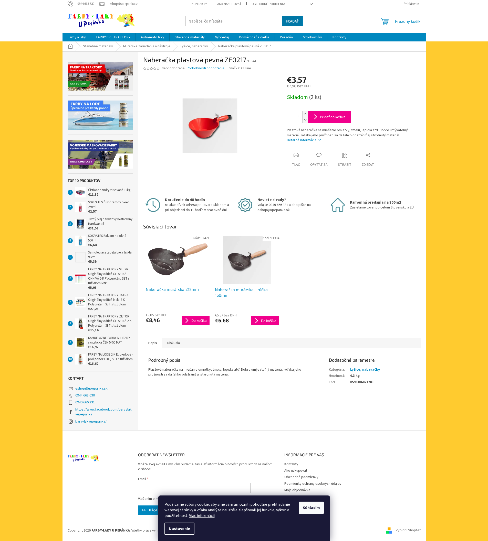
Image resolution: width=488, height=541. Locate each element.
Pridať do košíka (333, 117)
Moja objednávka (297, 490)
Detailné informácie (302, 140)
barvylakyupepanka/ (91, 421)
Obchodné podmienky (269, 4)
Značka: (239, 68)
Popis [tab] (152, 343)
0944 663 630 (85, 395)
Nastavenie (179, 529)
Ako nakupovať (229, 4)
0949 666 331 (85, 402)
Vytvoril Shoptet (408, 530)
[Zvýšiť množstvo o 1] (305, 114)
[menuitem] (77, 37)
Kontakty (199, 4)
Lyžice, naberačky (365, 369)
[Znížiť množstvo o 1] (305, 120)
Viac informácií (202, 515)
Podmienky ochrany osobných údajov (312, 483)
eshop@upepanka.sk (91, 388)
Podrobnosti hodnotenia (205, 68)
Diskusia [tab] (173, 343)
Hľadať (292, 21)
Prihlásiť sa (153, 510)
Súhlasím (311, 508)
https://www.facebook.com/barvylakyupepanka (103, 412)
